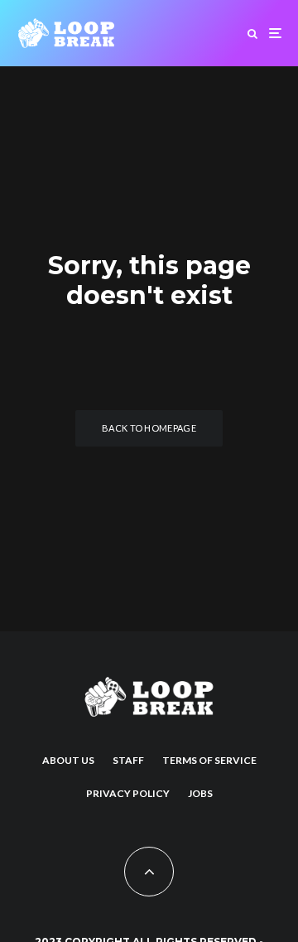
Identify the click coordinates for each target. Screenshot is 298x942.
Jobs (200, 793)
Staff (128, 760)
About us (68, 760)
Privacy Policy (128, 793)
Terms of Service (209, 760)
